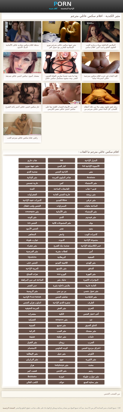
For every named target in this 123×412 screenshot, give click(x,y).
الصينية (32, 325)
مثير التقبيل (32, 342)
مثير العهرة (91, 274)
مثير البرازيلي (32, 359)
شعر (62, 228)
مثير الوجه (32, 217)
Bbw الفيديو (61, 200)
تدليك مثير (61, 280)
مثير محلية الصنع (91, 382)
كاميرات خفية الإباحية (32, 200)
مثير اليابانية (32, 177)
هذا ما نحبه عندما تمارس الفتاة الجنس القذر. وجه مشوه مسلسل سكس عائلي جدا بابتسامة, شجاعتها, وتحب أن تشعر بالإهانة (61, 77)
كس (61, 183)
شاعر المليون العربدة (61, 177)
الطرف (91, 302)
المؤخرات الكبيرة (90, 280)
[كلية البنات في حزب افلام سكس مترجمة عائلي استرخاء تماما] (101, 62)
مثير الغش (61, 308)
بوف (91, 223)
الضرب (91, 342)
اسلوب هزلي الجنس (32, 302)
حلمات (91, 336)
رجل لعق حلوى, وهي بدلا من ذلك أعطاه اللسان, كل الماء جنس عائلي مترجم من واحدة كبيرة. (100, 108)
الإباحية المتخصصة (67, 8)
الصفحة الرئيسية (9, 408)
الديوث (61, 240)
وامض (61, 234)
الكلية (61, 314)
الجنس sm (32, 223)
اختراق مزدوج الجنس (91, 348)
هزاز (32, 365)
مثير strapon (62, 319)
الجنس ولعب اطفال (32, 206)
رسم (91, 371)
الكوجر (91, 354)
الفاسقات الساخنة (61, 189)
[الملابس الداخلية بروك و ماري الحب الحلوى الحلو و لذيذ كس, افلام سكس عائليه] (101, 31)
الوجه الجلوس (61, 348)
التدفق (91, 268)
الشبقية (91, 257)
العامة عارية (91, 285)
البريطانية (61, 257)
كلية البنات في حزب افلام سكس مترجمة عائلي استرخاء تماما (100, 77)
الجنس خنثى (32, 263)
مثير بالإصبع (62, 268)
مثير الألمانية (61, 211)
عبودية (61, 376)
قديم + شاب (91, 189)
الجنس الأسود (32, 228)
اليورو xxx (61, 274)
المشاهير (32, 234)
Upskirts (32, 257)
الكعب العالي (32, 382)
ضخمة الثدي (32, 172)
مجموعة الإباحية (91, 240)
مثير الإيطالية (32, 354)
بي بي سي (61, 291)
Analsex (91, 177)
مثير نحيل (61, 354)
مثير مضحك (91, 331)
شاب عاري (32, 160)
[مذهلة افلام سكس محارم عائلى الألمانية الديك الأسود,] (22, 31)
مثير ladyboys (61, 365)
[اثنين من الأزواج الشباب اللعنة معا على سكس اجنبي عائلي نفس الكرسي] (61, 93)
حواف (61, 382)
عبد (91, 319)
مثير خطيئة (61, 336)
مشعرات (32, 314)
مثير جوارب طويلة (91, 376)
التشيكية (32, 319)
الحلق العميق (91, 325)
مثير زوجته (91, 194)
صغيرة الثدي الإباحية (61, 302)
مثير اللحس (61, 371)
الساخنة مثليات (91, 206)
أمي (91, 251)
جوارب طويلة (32, 240)
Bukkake (32, 376)
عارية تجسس (32, 183)
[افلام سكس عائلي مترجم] (61, 3)
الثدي (61, 217)
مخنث (91, 365)
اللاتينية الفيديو (62, 263)
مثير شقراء (32, 245)
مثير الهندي (91, 263)
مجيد (91, 228)
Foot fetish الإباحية (32, 297)
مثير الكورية (91, 359)
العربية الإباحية (32, 268)
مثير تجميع (61, 325)
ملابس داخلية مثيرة (61, 285)
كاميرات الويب (91, 234)
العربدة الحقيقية (32, 308)
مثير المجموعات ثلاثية (61, 223)
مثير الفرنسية (32, 251)
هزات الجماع (32, 274)
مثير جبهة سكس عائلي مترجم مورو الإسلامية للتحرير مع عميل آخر (61, 46)
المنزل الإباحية (91, 160)
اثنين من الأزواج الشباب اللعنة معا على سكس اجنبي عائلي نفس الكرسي (61, 108)
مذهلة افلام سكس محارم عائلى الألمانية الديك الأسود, (22, 46)
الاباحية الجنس (61, 172)
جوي (62, 359)
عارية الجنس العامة (61, 194)
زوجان (61, 342)
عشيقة (32, 336)
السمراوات (61, 206)
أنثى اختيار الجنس (91, 314)
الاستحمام (32, 348)
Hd (61, 160)
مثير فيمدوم (91, 217)
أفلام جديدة (53, 8)
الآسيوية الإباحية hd (90, 166)
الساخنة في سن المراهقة (32, 280)
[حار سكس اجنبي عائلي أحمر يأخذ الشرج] (22, 93)
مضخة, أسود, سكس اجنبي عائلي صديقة (22, 76)
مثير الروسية (32, 291)
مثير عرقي (91, 200)
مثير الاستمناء (91, 183)
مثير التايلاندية (91, 297)
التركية (32, 331)
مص (91, 172)
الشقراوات (32, 194)
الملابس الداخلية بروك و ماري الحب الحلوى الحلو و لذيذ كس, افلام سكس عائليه (100, 46)
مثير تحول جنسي (91, 291)
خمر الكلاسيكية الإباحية (91, 245)
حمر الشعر (32, 285)
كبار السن (61, 166)
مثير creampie (32, 211)
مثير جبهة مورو (32, 166)
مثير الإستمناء (91, 211)
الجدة (32, 189)
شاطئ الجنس (61, 297)
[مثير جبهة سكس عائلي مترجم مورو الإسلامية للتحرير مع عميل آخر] (61, 31)
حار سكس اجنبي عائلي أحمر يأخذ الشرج (22, 107)
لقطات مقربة (61, 251)
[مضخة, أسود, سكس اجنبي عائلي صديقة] (22, 62)
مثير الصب (61, 331)
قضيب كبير (32, 371)
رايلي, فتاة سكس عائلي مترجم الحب (22, 138)
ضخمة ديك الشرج (61, 245)
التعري (91, 308)
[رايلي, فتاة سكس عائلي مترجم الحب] (22, 124)
